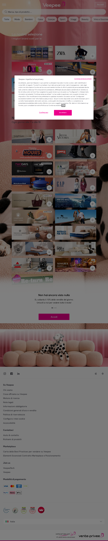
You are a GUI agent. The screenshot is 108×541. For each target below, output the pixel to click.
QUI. (63, 105)
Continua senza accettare (83, 79)
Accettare (63, 112)
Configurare (43, 112)
